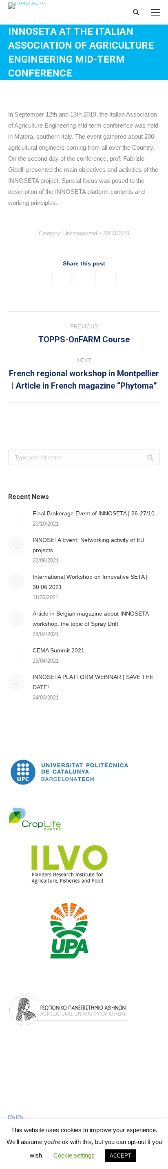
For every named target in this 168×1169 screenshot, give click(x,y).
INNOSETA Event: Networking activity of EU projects (88, 545)
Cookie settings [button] (74, 1155)
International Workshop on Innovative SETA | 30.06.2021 (90, 581)
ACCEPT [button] (120, 1156)
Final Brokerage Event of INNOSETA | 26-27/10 (94, 513)
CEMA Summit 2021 (58, 650)
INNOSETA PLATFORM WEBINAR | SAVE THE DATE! (93, 682)
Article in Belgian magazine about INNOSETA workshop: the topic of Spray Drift (90, 618)
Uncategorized (80, 233)
